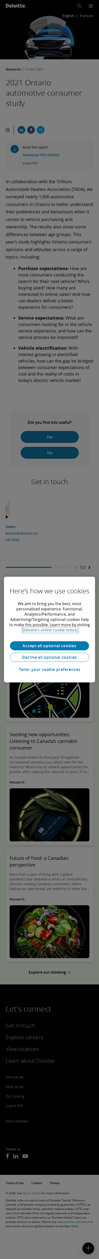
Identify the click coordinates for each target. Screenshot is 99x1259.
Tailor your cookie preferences (49, 669)
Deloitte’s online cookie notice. (50, 630)
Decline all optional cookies (49, 657)
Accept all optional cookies (49, 645)
